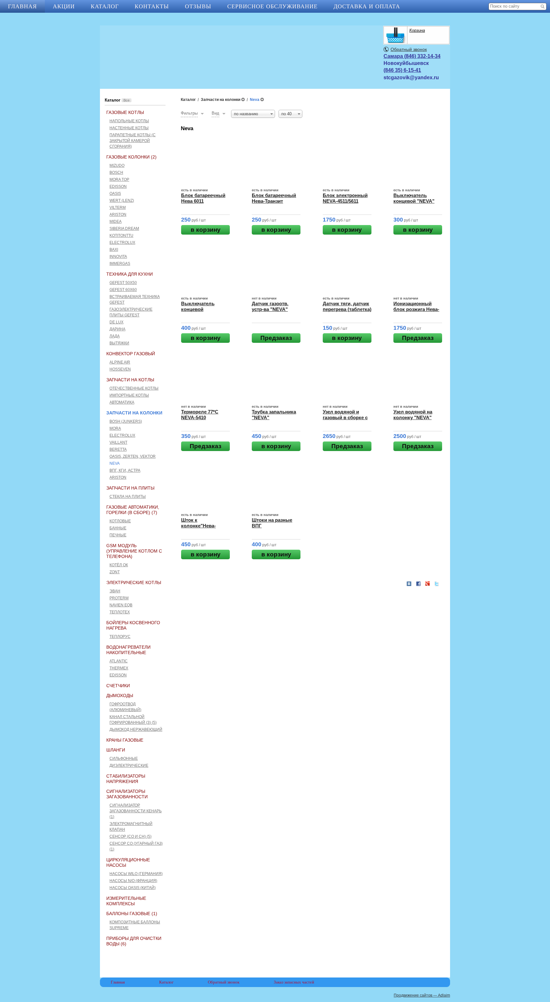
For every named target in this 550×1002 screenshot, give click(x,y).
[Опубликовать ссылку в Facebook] (418, 583)
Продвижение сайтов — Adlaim (422, 995)
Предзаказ (276, 338)
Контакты (152, 6)
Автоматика (121, 402)
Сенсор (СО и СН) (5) (130, 836)
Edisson (118, 186)
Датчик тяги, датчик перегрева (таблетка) (347, 306)
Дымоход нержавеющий (135, 729)
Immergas (119, 263)
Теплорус (119, 636)
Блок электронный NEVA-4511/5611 (345, 198)
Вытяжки (119, 343)
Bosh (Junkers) (125, 421)
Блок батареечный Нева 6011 (203, 198)
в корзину (206, 229)
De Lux (116, 322)
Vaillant (118, 442)
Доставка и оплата (367, 6)
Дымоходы (119, 695)
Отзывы (198, 6)
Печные (117, 535)
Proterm (119, 598)
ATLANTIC (118, 661)
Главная (22, 6)
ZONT (114, 572)
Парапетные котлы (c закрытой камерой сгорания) (132, 141)
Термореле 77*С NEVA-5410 (199, 414)
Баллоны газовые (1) (131, 913)
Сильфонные (123, 758)
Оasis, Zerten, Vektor (132, 456)
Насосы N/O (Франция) (133, 881)
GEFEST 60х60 (123, 289)
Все (126, 100)
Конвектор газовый (130, 353)
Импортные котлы (129, 395)
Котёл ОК (118, 565)
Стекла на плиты (127, 496)
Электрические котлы (133, 582)
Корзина (417, 30)
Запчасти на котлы (130, 379)
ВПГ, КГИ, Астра (124, 470)
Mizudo (116, 165)
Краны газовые (124, 740)
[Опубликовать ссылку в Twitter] (436, 583)
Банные (117, 528)
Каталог (105, 6)
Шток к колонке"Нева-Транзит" (198, 525)
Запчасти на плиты (130, 487)
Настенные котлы (129, 128)
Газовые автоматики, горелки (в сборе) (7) (132, 510)
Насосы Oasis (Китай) (132, 888)
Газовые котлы (125, 112)
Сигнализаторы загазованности (127, 794)
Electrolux (122, 242)
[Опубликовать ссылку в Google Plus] (427, 583)
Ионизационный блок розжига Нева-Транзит (416, 309)
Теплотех (119, 612)
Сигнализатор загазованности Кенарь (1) (135, 811)
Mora (115, 428)
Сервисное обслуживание (272, 6)
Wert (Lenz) (121, 200)
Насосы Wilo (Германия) (136, 873)
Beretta (118, 449)
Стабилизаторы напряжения (125, 778)
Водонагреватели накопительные (128, 650)
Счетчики (118, 685)
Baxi (113, 249)
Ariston (117, 214)
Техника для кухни (129, 274)
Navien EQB (120, 605)
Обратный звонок (409, 49)
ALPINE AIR (119, 362)
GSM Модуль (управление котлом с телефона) (134, 551)
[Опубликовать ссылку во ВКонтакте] (409, 584)
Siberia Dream (124, 228)
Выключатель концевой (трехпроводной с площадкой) (202, 312)
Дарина (117, 329)
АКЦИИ (64, 6)
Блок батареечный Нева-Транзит (274, 198)
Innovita (118, 256)
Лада (114, 336)
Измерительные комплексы (126, 901)
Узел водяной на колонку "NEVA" (412, 414)
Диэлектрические (128, 765)
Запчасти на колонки (134, 412)
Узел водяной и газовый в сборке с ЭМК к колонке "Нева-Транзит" (345, 420)
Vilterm (117, 207)
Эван (114, 591)
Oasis (115, 193)
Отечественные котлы (134, 388)
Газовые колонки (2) (131, 156)
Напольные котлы (129, 121)
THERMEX (118, 668)
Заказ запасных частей (294, 982)
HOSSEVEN (120, 369)
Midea (115, 221)
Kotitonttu (121, 235)
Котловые (120, 521)
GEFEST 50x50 (123, 282)
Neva (114, 463)
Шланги (115, 749)
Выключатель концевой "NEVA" (413, 198)
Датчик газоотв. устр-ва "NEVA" (270, 306)
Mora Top (119, 179)
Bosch (116, 172)
